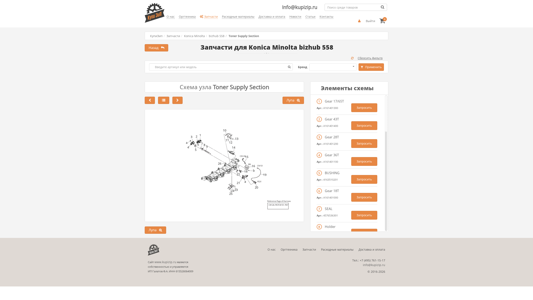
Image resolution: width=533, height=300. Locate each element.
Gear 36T (332, 155)
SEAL (328, 208)
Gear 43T (332, 119)
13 (236, 139)
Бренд (302, 67)
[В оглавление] (163, 100)
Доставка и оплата (372, 249)
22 (238, 174)
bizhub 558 (216, 36)
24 (232, 191)
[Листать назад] (150, 100)
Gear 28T (332, 137)
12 (230, 142)
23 (236, 190)
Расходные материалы (337, 249)
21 (238, 183)
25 (231, 194)
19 (264, 175)
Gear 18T (332, 191)
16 (253, 166)
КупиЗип (156, 36)
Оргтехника (289, 249)
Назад (155, 47)
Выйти (370, 21)
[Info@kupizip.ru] (166, 23)
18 (246, 171)
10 (224, 130)
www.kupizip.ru (165, 262)
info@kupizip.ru (374, 265)
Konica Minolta (194, 36)
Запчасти (173, 36)
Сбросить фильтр (370, 58)
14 (233, 147)
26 (219, 163)
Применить (373, 67)
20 (256, 187)
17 (237, 167)
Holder (330, 226)
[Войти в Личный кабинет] (360, 21)
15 (246, 157)
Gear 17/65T (334, 101)
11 (227, 140)
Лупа (291, 100)
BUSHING (332, 173)
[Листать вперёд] (177, 100)
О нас (272, 249)
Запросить (364, 108)
